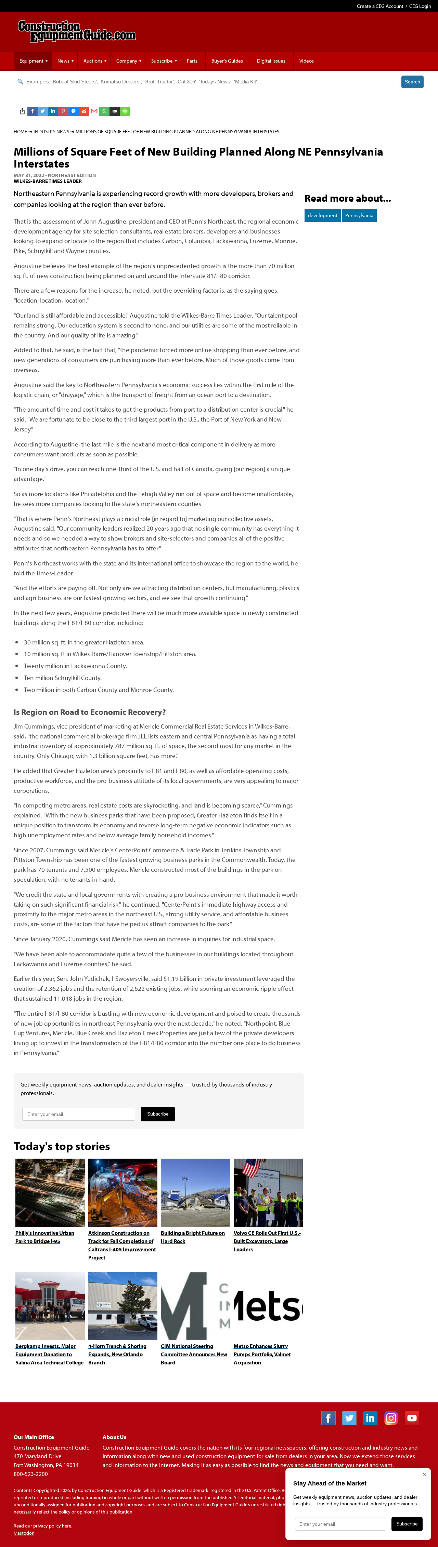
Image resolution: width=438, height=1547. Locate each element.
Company (126, 60)
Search (412, 81)
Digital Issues (271, 60)
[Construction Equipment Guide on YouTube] (414, 1423)
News (63, 60)
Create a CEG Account (380, 6)
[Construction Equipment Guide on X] (352, 1423)
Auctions (92, 60)
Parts (192, 60)
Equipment (31, 60)
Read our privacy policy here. (43, 1526)
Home (20, 131)
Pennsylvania (359, 215)
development (322, 215)
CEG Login (420, 6)
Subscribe (162, 60)
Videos (306, 60)
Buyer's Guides (227, 60)
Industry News (51, 131)
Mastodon (24, 1533)
